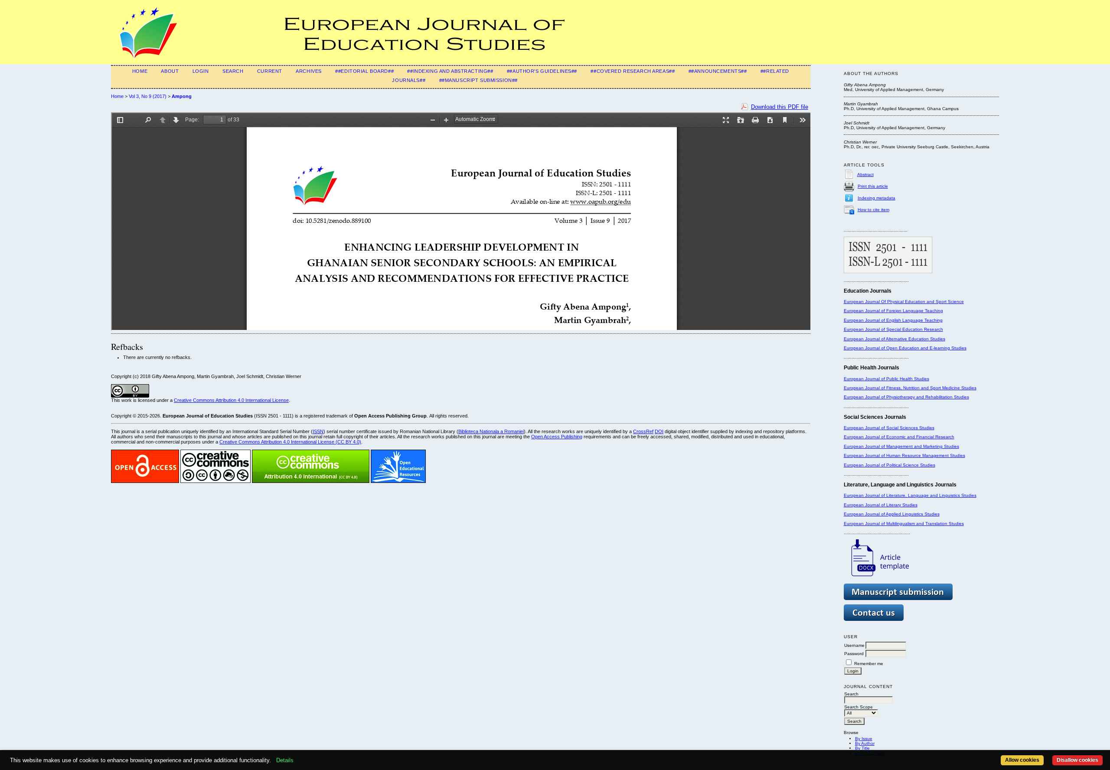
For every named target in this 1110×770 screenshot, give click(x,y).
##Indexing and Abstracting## (450, 71)
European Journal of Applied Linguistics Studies (892, 514)
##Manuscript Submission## (478, 80)
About (170, 71)
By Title (862, 748)
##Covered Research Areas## (633, 71)
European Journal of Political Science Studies (889, 465)
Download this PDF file (779, 107)
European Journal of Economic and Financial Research (899, 436)
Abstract (865, 174)
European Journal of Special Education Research (893, 329)
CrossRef (643, 431)
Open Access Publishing (556, 436)
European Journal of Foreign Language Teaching (893, 310)
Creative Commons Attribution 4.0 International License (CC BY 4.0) (290, 441)
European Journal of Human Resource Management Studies (904, 455)
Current (269, 71)
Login (201, 71)
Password (854, 653)
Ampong (182, 96)
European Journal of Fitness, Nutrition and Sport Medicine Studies (910, 387)
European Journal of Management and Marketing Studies (901, 446)
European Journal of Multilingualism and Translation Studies (904, 523)
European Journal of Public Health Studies (886, 378)
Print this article (873, 186)
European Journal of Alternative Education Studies (894, 338)
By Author (865, 743)
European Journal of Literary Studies (880, 504)
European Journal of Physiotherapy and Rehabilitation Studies (906, 397)
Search (232, 71)
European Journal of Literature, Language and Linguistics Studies (910, 495)
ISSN (318, 431)
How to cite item (873, 209)
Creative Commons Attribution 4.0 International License (231, 400)
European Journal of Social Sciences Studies (889, 427)
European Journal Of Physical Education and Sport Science (904, 301)
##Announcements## (718, 71)
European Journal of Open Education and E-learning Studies (905, 348)
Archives (309, 71)
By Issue (863, 738)
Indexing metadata (876, 198)
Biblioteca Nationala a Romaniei (491, 431)
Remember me (868, 663)
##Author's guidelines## (542, 71)
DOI (659, 431)
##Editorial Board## (364, 71)
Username (854, 645)
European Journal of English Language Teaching (893, 320)
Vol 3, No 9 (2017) (147, 96)
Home (139, 71)
